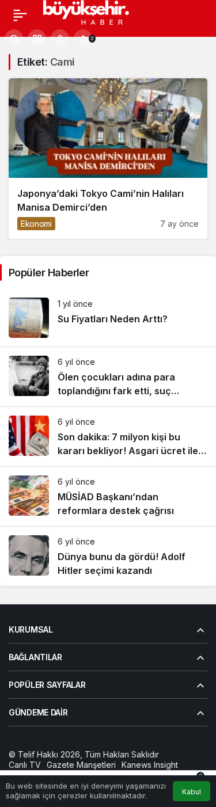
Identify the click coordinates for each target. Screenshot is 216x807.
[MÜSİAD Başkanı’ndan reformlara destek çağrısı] (108, 496)
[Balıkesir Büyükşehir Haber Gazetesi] (97, 14)
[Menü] (20, 14)
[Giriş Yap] (60, 38)
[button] (37, 38)
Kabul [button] (191, 791)
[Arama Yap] (14, 38)
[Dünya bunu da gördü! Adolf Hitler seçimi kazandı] (108, 556)
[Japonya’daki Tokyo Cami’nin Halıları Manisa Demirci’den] (108, 158)
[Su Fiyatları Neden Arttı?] (108, 318)
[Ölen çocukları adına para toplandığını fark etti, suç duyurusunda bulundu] (108, 376)
